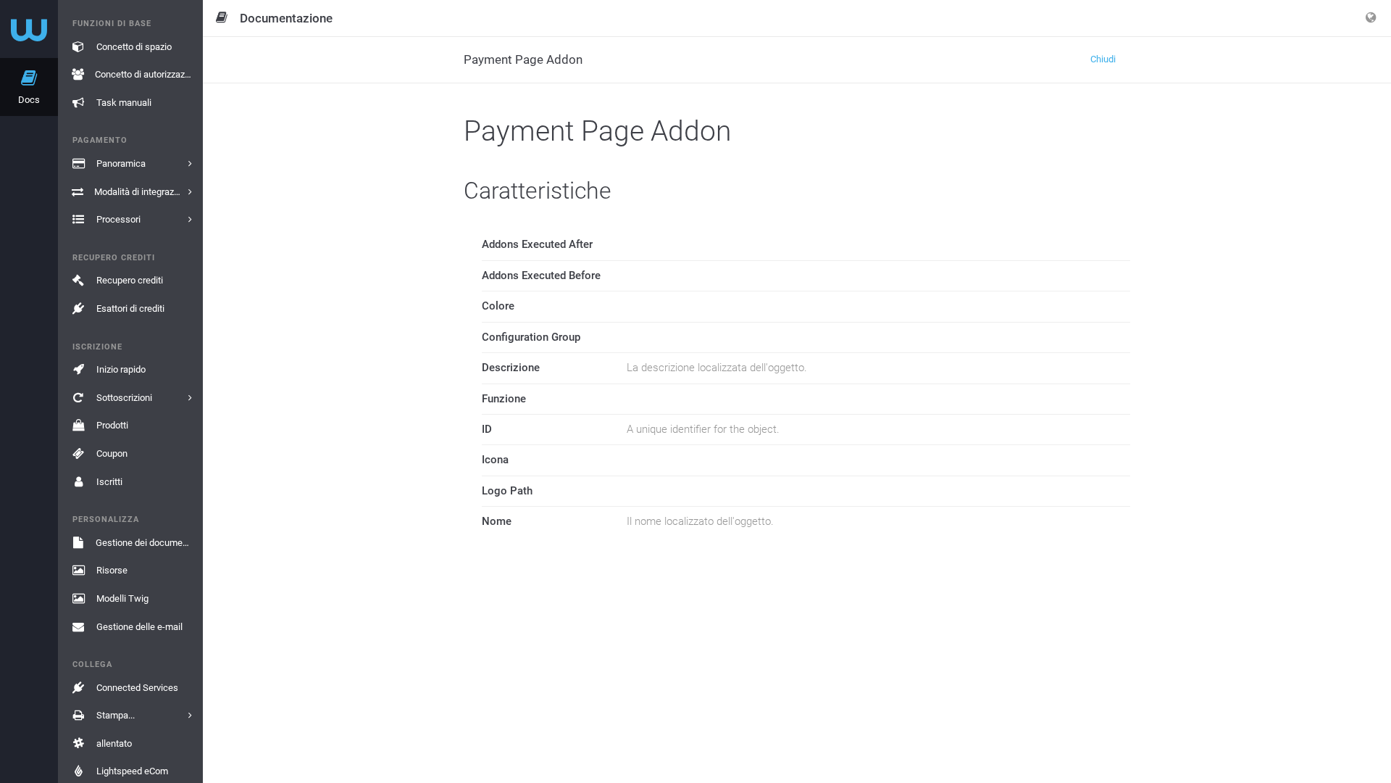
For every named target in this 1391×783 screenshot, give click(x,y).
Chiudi (1103, 59)
